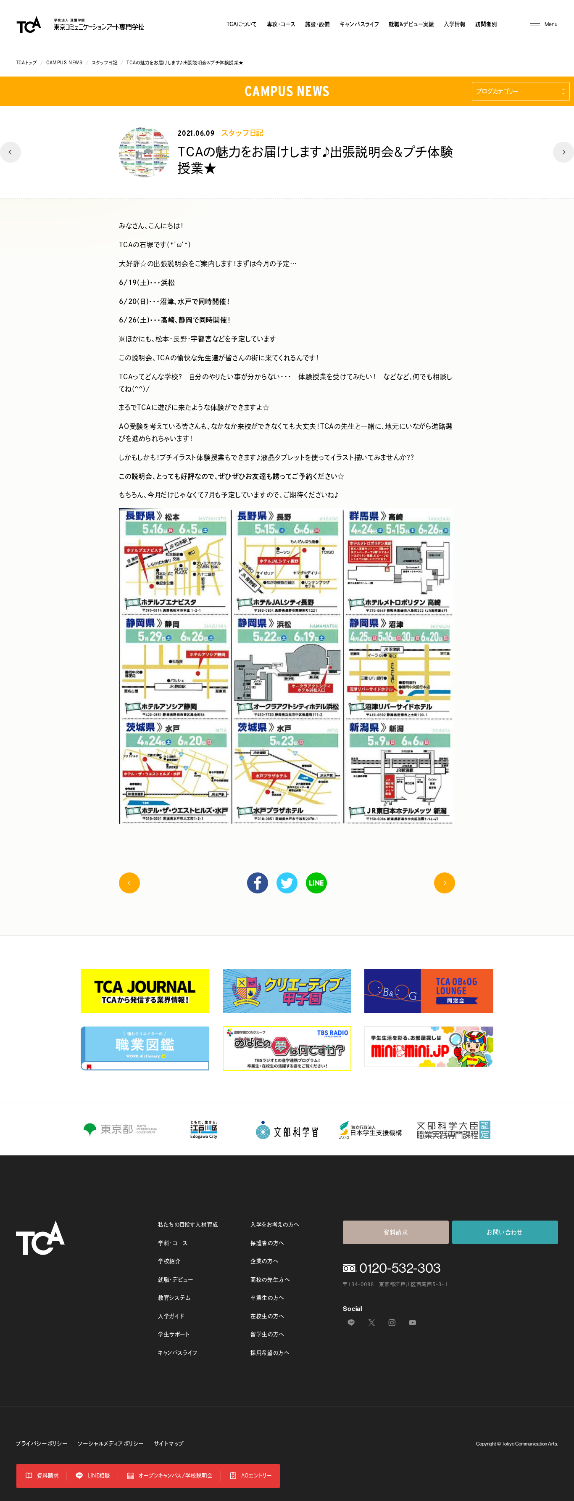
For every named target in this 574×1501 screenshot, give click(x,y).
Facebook (257, 882)
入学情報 (455, 24)
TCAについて (241, 24)
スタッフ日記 (104, 63)
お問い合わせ (505, 1232)
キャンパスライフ (359, 24)
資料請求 (396, 1232)
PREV (10, 152)
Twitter (287, 882)
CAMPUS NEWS (64, 63)
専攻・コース (281, 24)
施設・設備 (317, 24)
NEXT (563, 152)
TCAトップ (26, 63)
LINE (316, 882)
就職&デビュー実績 (411, 24)
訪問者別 (486, 24)
